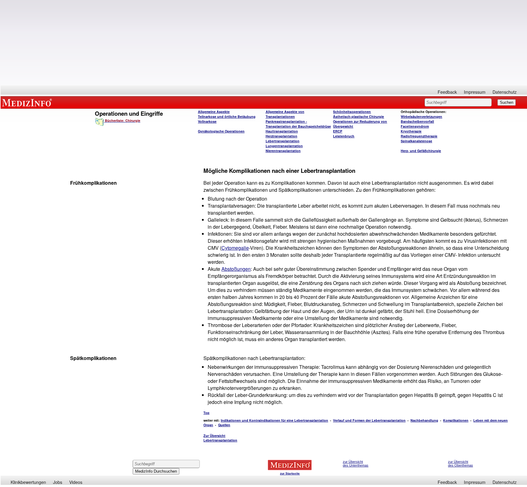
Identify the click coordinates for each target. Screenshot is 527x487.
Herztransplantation (281, 136)
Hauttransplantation (282, 131)
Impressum (475, 92)
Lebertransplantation (282, 141)
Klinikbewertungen (28, 482)
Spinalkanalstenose (416, 141)
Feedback (447, 92)
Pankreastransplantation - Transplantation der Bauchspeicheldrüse (298, 124)
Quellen (224, 425)
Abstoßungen (236, 268)
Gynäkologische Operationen (221, 131)
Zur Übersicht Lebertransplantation (220, 437)
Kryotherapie (411, 131)
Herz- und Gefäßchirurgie (421, 150)
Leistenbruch (343, 136)
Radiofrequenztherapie (419, 136)
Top (206, 412)
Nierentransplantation (283, 150)
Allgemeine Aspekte (214, 111)
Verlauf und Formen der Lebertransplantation (369, 420)
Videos (75, 482)
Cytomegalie (235, 247)
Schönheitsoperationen (352, 111)
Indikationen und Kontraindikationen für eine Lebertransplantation (274, 420)
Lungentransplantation (284, 146)
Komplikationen (455, 420)
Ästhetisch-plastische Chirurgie (358, 116)
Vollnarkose (207, 121)
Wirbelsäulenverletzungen (421, 116)
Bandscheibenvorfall (417, 121)
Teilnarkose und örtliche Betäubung (227, 116)
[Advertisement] (264, 42)
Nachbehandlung (424, 420)
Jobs (57, 482)
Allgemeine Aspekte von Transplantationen (285, 114)
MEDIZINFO (28, 102)
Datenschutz (505, 92)
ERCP (337, 131)
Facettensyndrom (415, 126)
